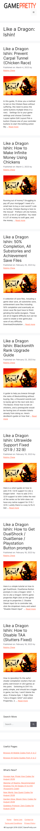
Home (9, 820)
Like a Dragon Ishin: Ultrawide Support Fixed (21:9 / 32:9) (17, 442)
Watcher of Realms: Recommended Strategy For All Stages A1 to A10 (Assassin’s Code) (19, 786)
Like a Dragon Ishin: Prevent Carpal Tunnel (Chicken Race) (17, 55)
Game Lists (18, 820)
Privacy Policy (29, 823)
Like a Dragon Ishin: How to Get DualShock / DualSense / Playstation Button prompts (19, 536)
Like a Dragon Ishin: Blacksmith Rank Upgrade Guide (18, 348)
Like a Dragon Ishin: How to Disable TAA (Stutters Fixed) (17, 632)
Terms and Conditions (13, 823)
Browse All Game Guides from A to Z (19, 758)
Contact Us (29, 820)
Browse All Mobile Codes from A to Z (19, 753)
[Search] (33, 724)
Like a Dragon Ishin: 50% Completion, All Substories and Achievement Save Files (17, 249)
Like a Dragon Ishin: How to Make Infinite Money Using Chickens (15, 152)
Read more (13, 127)
